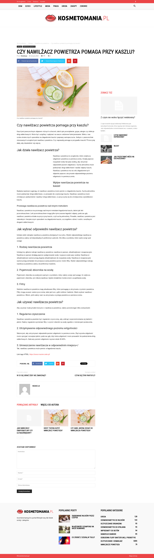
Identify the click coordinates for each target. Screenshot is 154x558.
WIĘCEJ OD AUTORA (50, 404)
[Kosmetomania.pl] (77, 18)
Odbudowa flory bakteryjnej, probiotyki (118, 538)
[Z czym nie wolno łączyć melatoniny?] (119, 106)
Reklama (35, 1)
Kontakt (42, 1)
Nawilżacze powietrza (29, 46)
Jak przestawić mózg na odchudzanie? (124, 158)
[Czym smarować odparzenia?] (106, 138)
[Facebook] (135, 1)
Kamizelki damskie (108, 534)
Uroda (64, 6)
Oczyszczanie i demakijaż (111, 541)
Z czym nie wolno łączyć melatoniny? (118, 117)
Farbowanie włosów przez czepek (83, 517)
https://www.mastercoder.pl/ (39, 354)
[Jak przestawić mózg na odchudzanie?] (106, 160)
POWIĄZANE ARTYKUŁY (27, 404)
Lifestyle (38, 6)
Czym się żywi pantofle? (85, 375)
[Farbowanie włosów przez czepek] (64, 518)
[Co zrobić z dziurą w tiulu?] (64, 540)
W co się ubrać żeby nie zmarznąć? (31, 375)
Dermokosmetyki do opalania (113, 527)
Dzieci (28, 6)
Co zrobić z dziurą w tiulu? (83, 537)
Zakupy (73, 6)
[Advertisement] (77, 35)
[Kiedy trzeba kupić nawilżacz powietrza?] (56, 417)
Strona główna (21, 1)
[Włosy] (106, 149)
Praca (56, 6)
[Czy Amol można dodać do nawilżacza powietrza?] (83, 417)
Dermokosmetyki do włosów (113, 520)
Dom (20, 6)
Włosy (116, 146)
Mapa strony (133, 556)
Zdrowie (83, 6)
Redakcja (24, 56)
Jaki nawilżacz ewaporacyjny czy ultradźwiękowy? (25, 430)
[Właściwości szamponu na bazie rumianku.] (64, 529)
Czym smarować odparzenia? (120, 136)
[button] (134, 6)
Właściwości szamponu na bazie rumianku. (83, 527)
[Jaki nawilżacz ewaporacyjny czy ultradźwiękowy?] (29, 417)
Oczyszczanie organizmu (111, 524)
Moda (47, 6)
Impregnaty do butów (110, 531)
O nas (29, 1)
